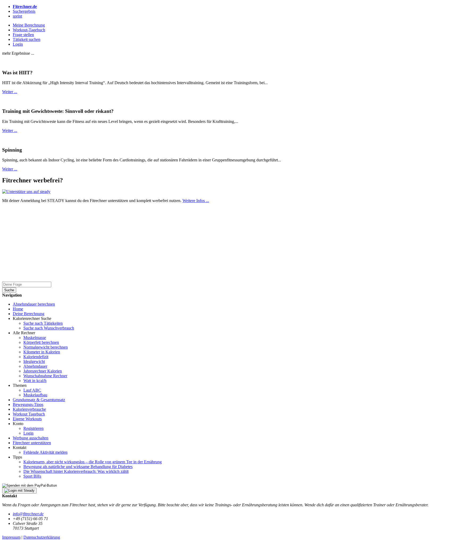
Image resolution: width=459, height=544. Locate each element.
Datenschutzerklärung (41, 537)
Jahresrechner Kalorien (42, 371)
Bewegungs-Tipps (28, 404)
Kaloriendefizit (35, 356)
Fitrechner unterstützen (32, 442)
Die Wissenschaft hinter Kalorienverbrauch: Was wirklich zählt (76, 471)
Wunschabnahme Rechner (45, 376)
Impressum (11, 537)
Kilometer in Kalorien (41, 352)
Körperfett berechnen (41, 342)
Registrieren (33, 428)
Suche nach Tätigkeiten (43, 323)
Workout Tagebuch (29, 414)
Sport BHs (32, 476)
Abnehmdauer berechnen (34, 304)
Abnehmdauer (35, 366)
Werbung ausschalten (30, 438)
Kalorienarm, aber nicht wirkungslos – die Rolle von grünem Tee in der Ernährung (92, 462)
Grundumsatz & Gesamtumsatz (39, 399)
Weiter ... (9, 91)
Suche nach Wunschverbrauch (48, 328)
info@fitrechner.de (28, 514)
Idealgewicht (34, 361)
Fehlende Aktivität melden (45, 452)
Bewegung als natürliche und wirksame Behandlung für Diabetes (78, 466)
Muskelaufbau (35, 395)
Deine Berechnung (28, 313)
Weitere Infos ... (195, 200)
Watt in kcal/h (34, 380)
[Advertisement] (161, 244)
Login (28, 433)
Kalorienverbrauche (29, 409)
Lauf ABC (32, 390)
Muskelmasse (34, 337)
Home (18, 309)
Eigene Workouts (27, 419)
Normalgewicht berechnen (45, 347)
